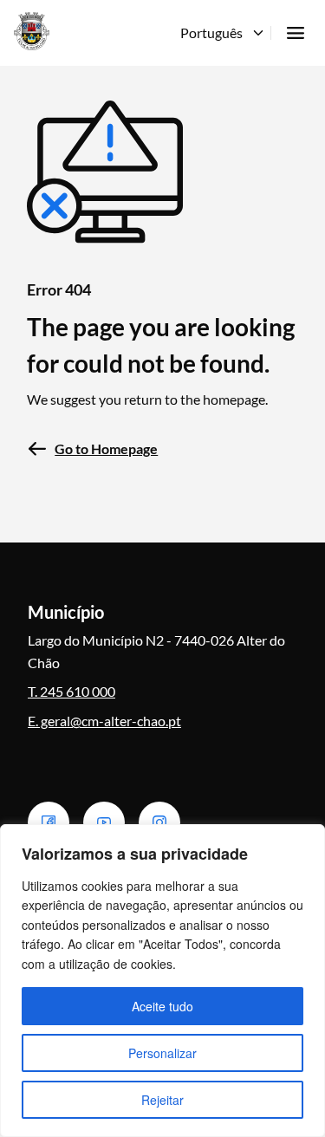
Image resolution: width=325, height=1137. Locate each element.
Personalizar (162, 1053)
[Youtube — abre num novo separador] (104, 822)
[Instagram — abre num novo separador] (159, 822)
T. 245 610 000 (71, 691)
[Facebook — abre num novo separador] (48, 822)
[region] (162, 980)
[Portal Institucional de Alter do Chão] (31, 31)
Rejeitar (162, 1099)
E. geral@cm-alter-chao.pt (104, 720)
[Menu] (295, 33)
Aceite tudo (162, 1006)
